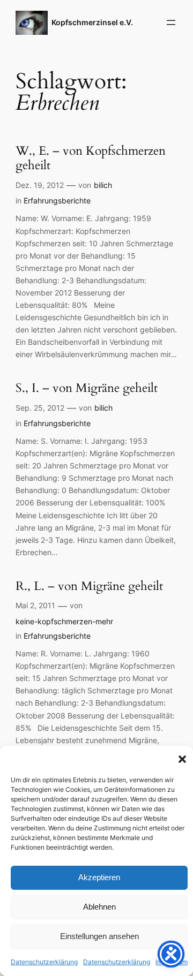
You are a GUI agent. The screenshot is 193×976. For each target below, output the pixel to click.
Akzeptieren (99, 877)
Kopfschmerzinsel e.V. (92, 22)
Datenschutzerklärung (44, 962)
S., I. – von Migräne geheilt (87, 388)
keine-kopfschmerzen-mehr (64, 621)
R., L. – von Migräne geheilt (89, 586)
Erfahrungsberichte (57, 200)
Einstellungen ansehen (99, 936)
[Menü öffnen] (171, 22)
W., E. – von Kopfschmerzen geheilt (91, 158)
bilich (103, 185)
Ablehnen (99, 906)
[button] (182, 759)
